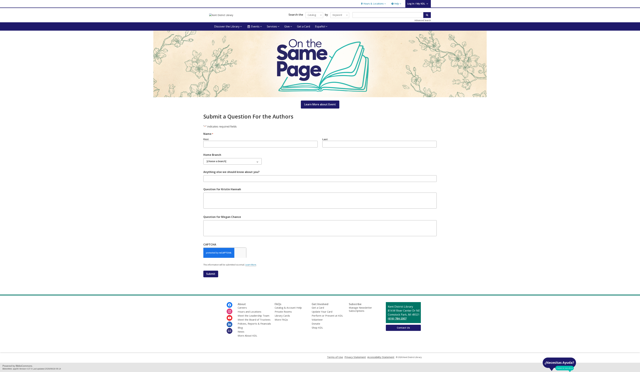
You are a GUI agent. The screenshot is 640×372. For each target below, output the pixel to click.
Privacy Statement (355, 357)
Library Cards (282, 315)
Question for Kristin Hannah (222, 189)
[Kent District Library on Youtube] (229, 318)
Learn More (250, 264)
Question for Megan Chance (222, 217)
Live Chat (559, 365)
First (206, 139)
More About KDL (247, 335)
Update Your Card (322, 311)
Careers (242, 307)
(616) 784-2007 (397, 318)
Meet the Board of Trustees (254, 319)
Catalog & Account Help (288, 307)
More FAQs (281, 319)
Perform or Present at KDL (327, 315)
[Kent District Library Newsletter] (229, 331)
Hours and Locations (249, 311)
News (241, 331)
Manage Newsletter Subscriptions (360, 309)
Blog (240, 327)
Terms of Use (335, 357)
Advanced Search (422, 20)
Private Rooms (283, 311)
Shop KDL (317, 327)
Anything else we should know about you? (231, 172)
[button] (373, 3)
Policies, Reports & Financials (254, 323)
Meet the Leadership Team (253, 315)
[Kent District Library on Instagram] (229, 311)
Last (325, 139)
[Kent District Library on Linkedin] (229, 324)
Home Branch (212, 155)
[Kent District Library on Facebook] (229, 305)
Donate (316, 323)
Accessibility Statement (380, 357)
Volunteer (317, 319)
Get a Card (303, 26)
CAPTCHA (209, 244)
